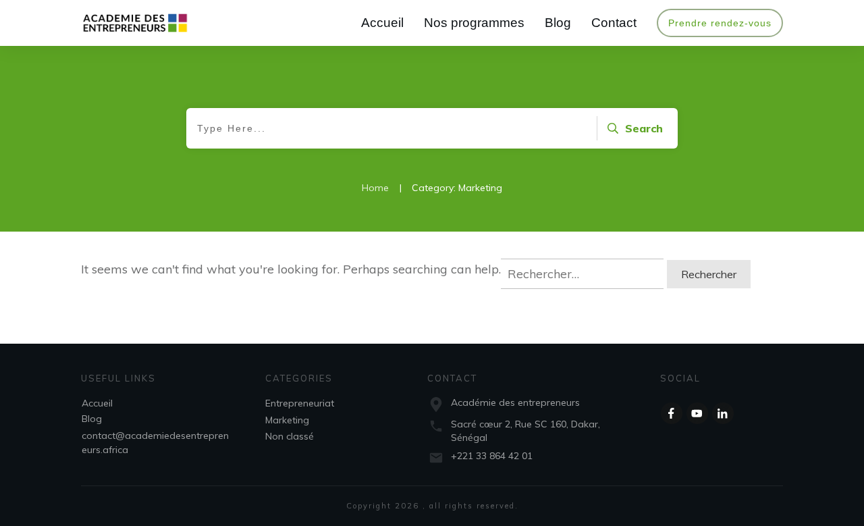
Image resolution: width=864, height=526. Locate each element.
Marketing (287, 420)
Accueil (97, 403)
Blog (92, 419)
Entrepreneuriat (299, 403)
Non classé (289, 436)
